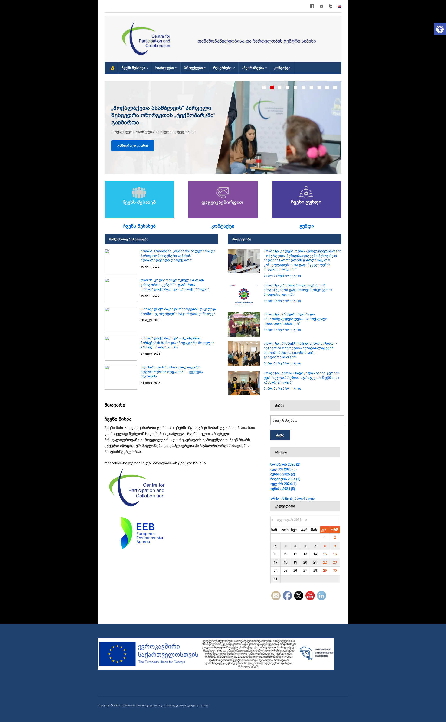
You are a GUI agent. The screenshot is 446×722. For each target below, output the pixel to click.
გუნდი (306, 226)
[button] (440, 29)
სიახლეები (164, 68)
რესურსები (222, 68)
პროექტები (193, 68)
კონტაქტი (282, 68)
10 (335, 87)
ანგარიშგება (253, 68)
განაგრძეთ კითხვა (133, 145)
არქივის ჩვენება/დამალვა (292, 498)
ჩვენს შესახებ (133, 68)
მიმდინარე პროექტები (282, 275)
